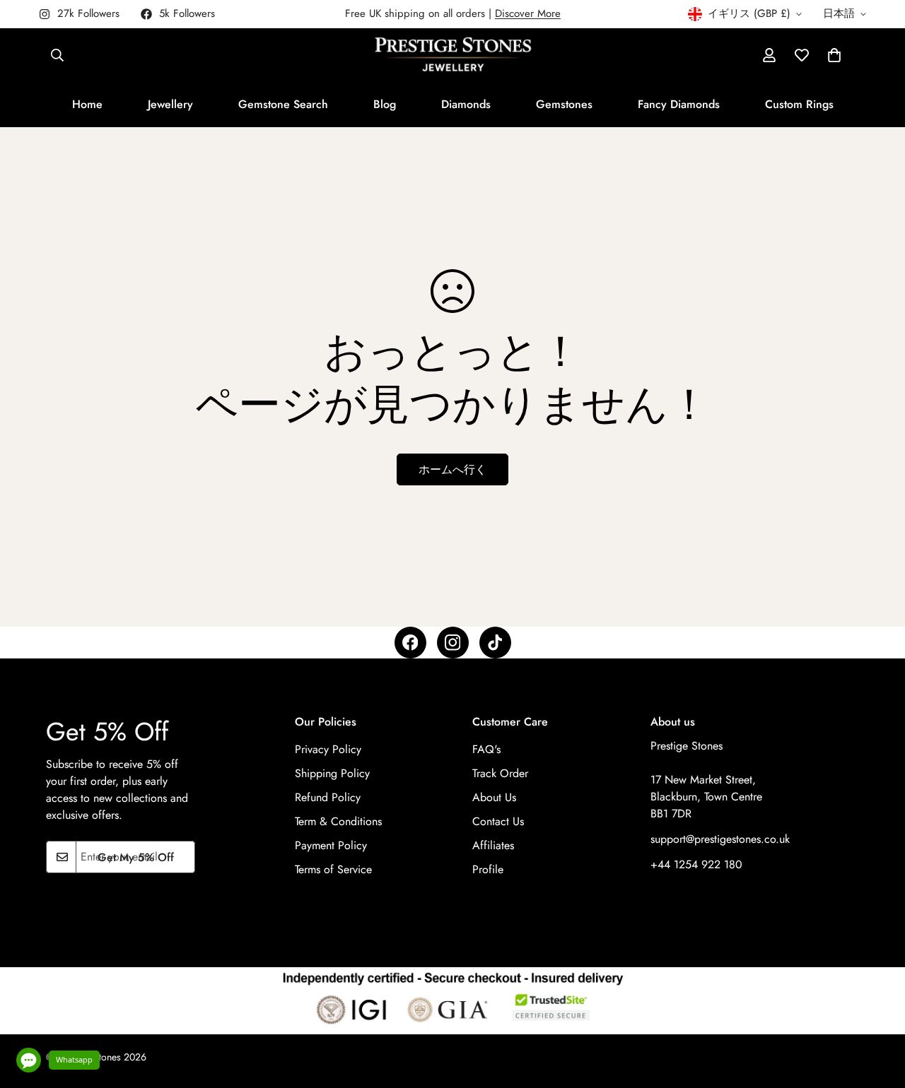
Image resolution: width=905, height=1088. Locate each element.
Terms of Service (333, 870)
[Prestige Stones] (452, 55)
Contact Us (498, 822)
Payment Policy (331, 846)
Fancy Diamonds (679, 104)
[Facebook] (410, 642)
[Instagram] (453, 642)
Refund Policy (328, 798)
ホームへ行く (452, 469)
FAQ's (486, 750)
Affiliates (493, 846)
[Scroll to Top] (877, 1011)
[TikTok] (495, 642)
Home (87, 104)
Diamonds (466, 104)
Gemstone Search (283, 104)
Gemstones (564, 104)
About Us (494, 798)
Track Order (500, 774)
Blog (384, 104)
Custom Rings (799, 104)
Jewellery (170, 104)
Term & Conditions (338, 822)
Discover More (528, 13)
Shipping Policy (332, 774)
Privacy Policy (328, 750)
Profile (487, 870)
